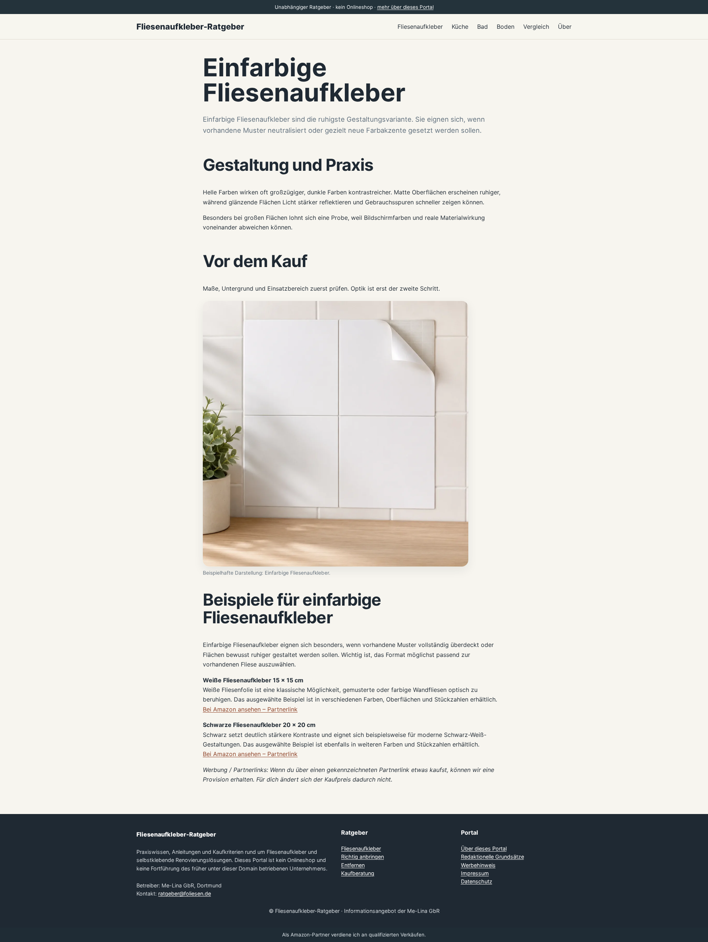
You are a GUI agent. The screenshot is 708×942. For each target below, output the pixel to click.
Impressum (475, 873)
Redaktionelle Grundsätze (492, 856)
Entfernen (353, 865)
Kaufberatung (357, 873)
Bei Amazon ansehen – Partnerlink (250, 709)
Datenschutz (476, 881)
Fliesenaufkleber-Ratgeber (190, 26)
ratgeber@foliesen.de (184, 893)
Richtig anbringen (362, 856)
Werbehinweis (478, 865)
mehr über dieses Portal (405, 7)
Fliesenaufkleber (361, 848)
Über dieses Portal (484, 848)
